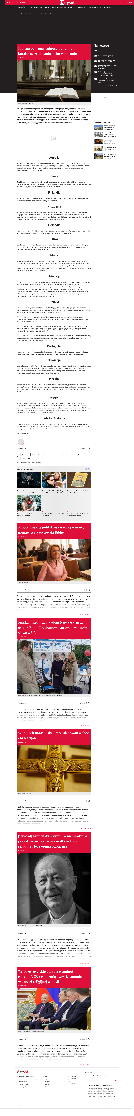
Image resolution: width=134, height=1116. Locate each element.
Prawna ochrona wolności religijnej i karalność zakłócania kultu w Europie (46, 13)
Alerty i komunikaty (80, 7)
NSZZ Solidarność (21, 3)
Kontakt (47, 1084)
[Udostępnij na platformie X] (89, 448)
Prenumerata (107, 7)
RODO (30, 1105)
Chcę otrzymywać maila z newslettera (101, 1085)
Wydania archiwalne (24, 1084)
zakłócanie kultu (75, 455)
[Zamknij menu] (2, 2)
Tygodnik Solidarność (58, 7)
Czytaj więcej (109, 85)
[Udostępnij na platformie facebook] (87, 448)
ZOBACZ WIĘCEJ (26, 458)
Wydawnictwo (48, 1079)
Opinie (99, 7)
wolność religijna (64, 455)
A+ (9, 3)
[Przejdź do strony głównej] (65, 2)
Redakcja (47, 1082)
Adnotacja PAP (23, 1087)
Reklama (47, 1087)
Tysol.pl (115, 1105)
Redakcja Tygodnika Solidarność (27, 1076)
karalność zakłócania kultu (38, 455)
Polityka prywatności (22, 1105)
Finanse (46, 7)
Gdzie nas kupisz (23, 1082)
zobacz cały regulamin (103, 1098)
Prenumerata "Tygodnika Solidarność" (28, 1079)
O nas (46, 1076)
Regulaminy (36, 1105)
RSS (42, 1105)
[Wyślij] (115, 1080)
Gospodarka (38, 7)
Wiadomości (21, 7)
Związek (29, 7)
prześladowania (52, 455)
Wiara (70, 7)
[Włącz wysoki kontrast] (12, 3)
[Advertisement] (67, 30)
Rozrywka (92, 7)
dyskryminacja (25, 455)
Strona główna (20, 13)
